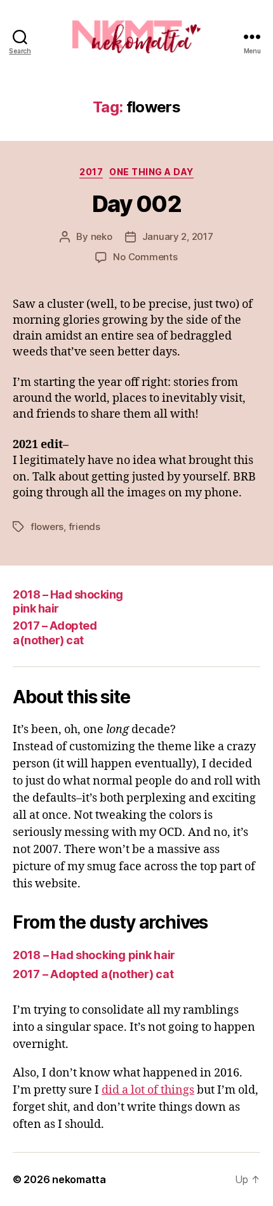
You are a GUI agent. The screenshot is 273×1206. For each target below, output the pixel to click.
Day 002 (137, 204)
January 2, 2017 (177, 236)
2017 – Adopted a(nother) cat (55, 633)
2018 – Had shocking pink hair (94, 955)
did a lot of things (148, 1090)
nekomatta (79, 1179)
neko (101, 236)
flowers (46, 526)
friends (84, 526)
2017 (91, 171)
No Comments (145, 257)
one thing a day (151, 171)
